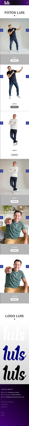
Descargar (14, 60)
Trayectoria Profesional (7, 402)
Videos (3, 415)
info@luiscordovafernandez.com (15, 397)
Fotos (2, 412)
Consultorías (4, 404)
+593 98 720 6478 (15, 394)
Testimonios (4, 407)
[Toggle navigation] (27, 3)
